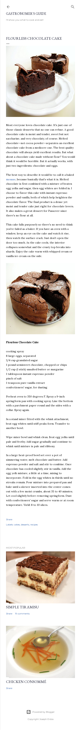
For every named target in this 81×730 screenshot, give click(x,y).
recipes (34, 524)
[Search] (72, 6)
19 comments (22, 613)
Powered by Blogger (43, 711)
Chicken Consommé (26, 681)
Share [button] (9, 519)
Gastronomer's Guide (26, 13)
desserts (25, 524)
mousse (11, 179)
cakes (17, 524)
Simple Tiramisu (22, 607)
